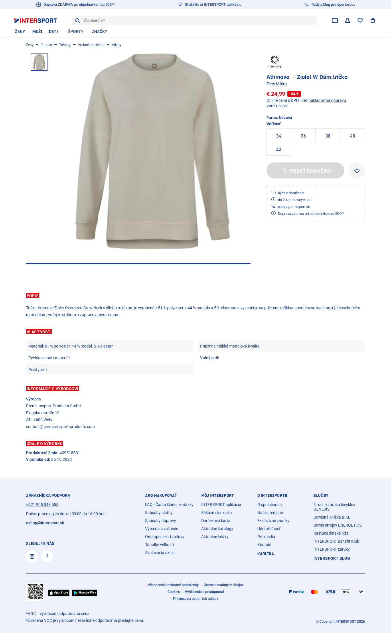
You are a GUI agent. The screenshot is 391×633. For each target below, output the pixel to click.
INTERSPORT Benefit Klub (336, 541)
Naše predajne (270, 512)
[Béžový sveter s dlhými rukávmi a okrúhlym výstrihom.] (152, 151)
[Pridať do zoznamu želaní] (357, 170)
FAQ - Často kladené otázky (169, 504)
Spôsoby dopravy (160, 520)
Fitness (46, 45)
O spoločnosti (269, 504)
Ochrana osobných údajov (224, 585)
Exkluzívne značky (273, 520)
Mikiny (116, 45)
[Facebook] (47, 556)
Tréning (65, 45)
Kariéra (265, 553)
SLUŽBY (320, 495)
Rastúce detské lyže (330, 533)
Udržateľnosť (269, 528)
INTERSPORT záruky (331, 549)
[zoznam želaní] (360, 20)
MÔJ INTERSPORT (217, 495)
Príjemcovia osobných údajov (195, 599)
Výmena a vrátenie (161, 528)
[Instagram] (32, 556)
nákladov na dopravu (327, 100)
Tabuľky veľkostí (159, 544)
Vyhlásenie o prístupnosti (204, 592)
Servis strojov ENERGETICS (337, 525)
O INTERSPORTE (272, 495)
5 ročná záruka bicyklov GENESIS (334, 506)
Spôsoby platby (159, 512)
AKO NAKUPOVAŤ (161, 495)
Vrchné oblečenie (91, 45)
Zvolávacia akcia (160, 552)
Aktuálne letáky (214, 536)
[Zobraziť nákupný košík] (372, 20)
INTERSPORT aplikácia (221, 504)
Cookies (173, 592)
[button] (195, 295)
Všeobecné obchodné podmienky (173, 585)
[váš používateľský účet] (347, 20)
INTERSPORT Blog (331, 558)
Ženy (29, 45)
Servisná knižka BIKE (331, 517)
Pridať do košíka (310, 171)
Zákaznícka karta (216, 512)
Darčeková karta (215, 520)
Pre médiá (266, 536)
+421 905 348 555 (42, 504)
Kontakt (264, 544)
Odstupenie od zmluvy (164, 536)
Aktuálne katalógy (217, 528)
